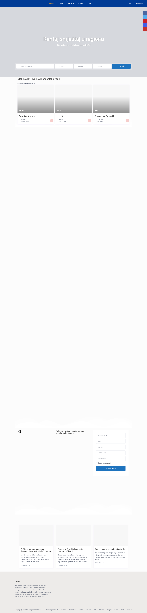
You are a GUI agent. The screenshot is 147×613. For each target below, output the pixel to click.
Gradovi (80, 3)
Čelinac (129, 610)
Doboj (116, 610)
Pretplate (71, 3)
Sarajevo (23, 119)
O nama (61, 3)
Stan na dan (24, 121)
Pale (95, 610)
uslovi (109, 463)
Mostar (101, 610)
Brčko (81, 610)
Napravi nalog (111, 468)
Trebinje (88, 610)
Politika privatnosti (52, 610)
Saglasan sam (104, 463)
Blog (89, 3)
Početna (51, 3)
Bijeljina (109, 610)
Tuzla (122, 610)
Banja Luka (100, 119)
